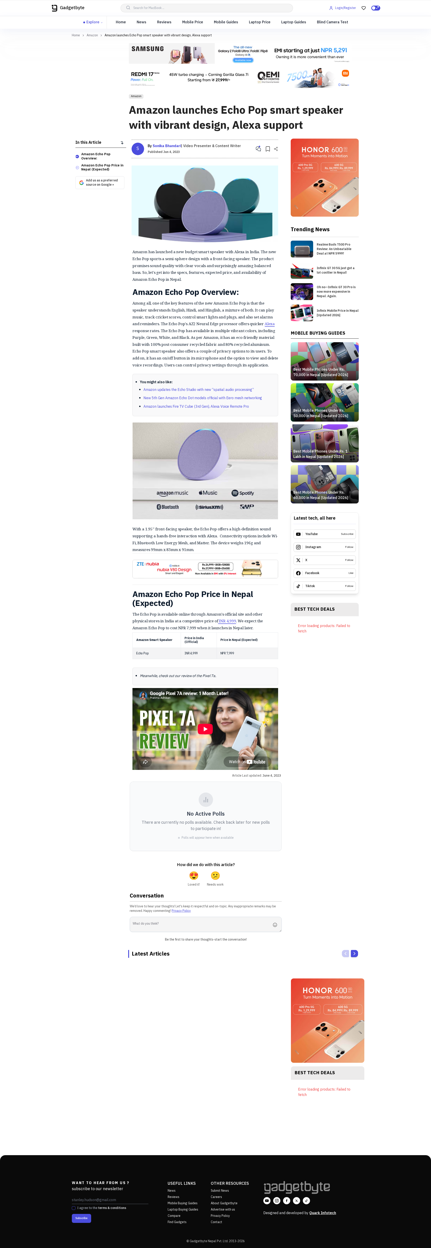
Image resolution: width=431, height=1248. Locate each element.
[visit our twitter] (296, 1200)
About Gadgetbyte (224, 1203)
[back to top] (417, 1236)
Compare (174, 1215)
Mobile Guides (226, 22)
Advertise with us (223, 1209)
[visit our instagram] (276, 1200)
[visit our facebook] (286, 1200)
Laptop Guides (293, 22)
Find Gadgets (177, 1222)
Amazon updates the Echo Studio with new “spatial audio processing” (198, 390)
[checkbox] (73, 1208)
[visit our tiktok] (306, 1200)
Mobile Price (192, 22)
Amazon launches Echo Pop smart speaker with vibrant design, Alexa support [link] (158, 35)
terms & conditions (112, 1208)
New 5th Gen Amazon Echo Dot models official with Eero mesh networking (202, 398)
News (141, 22)
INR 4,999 (227, 620)
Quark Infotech (322, 1213)
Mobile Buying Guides (183, 1203)
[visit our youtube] (266, 1200)
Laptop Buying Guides (183, 1209)
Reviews (164, 22)
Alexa (270, 323)
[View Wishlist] (363, 8)
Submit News (220, 1190)
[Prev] (345, 953)
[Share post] (276, 149)
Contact (216, 1222)
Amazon (92, 35)
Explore (92, 22)
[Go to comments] (258, 148)
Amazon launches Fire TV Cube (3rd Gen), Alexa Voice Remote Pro (196, 407)
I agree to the (101, 1208)
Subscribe (81, 1218)
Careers (216, 1197)
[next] (354, 953)
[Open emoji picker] (276, 924)
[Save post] (268, 149)
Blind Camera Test (332, 22)
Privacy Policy (181, 910)
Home (121, 22)
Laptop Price (259, 22)
